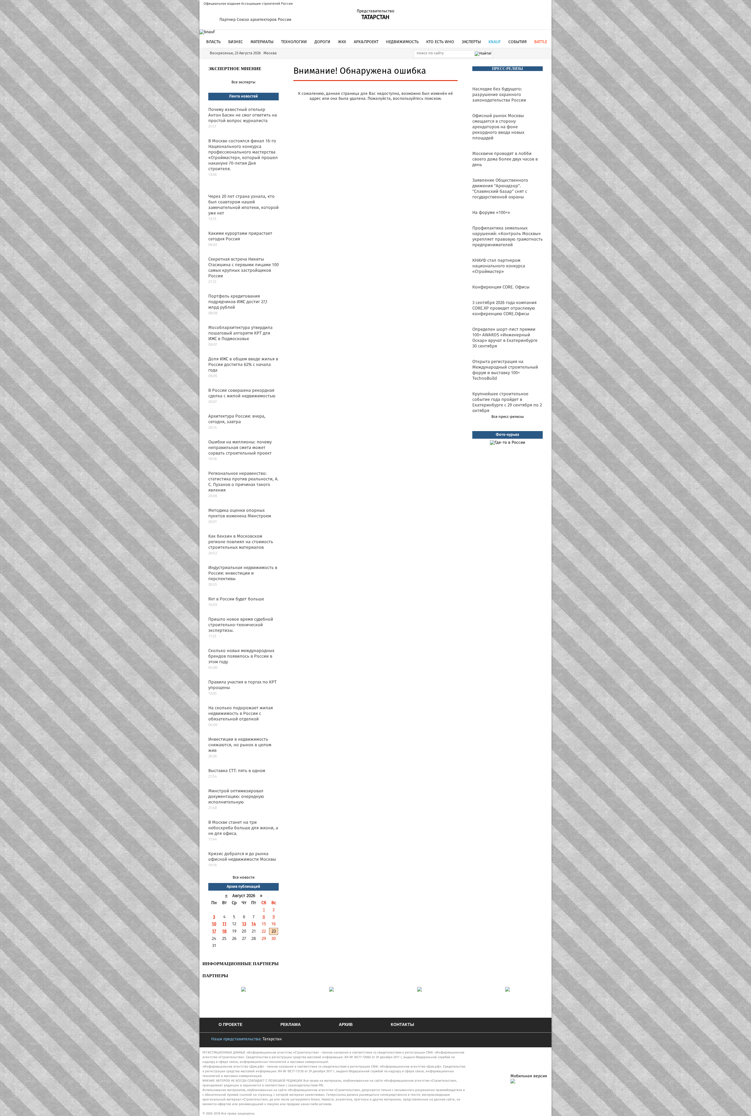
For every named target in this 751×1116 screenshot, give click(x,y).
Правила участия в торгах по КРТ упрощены (242, 685)
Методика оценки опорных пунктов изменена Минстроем (239, 513)
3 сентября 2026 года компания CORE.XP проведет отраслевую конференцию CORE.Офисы (504, 308)
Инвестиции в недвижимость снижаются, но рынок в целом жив (239, 745)
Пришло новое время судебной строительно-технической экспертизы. (240, 625)
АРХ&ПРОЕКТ (366, 42)
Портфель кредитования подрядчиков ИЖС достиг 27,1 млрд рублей (238, 302)
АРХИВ (346, 1024)
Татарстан (272, 1039)
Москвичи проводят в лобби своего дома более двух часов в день (505, 159)
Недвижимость (402, 42)
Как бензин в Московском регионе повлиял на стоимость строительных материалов (240, 542)
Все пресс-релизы (507, 417)
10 (214, 924)
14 (253, 924)
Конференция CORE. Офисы (501, 287)
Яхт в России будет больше (236, 599)
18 (224, 931)
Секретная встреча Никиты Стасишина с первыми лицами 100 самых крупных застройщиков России (243, 267)
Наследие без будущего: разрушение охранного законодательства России (499, 94)
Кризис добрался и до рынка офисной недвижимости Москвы (242, 857)
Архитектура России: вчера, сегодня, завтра (236, 419)
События (517, 42)
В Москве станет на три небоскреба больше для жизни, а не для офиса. (243, 828)
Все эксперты (243, 82)
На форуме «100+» (491, 212)
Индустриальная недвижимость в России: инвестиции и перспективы (242, 573)
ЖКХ (342, 42)
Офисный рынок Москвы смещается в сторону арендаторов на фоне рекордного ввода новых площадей (498, 127)
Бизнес (235, 42)
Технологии (294, 42)
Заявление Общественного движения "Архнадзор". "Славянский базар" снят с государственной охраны (500, 188)
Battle (540, 42)
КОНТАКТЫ (402, 1024)
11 (224, 924)
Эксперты (471, 42)
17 (214, 931)
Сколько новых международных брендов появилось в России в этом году (241, 656)
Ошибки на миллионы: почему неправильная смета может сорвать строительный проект (240, 447)
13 (244, 924)
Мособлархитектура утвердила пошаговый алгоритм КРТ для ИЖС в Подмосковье (240, 333)
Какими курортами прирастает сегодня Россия (240, 236)
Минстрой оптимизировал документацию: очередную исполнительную (236, 796)
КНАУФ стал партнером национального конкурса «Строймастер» (498, 266)
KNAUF (494, 42)
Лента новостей (243, 96)
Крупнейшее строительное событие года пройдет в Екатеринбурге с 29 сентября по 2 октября (507, 402)
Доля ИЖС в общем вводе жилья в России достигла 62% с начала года (243, 364)
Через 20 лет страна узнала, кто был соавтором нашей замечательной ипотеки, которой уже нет (243, 204)
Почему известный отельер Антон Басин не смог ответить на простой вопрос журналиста (242, 115)
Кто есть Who (440, 42)
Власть (213, 42)
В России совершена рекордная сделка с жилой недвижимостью (241, 393)
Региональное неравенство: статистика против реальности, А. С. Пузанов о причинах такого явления (243, 481)
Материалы (262, 42)
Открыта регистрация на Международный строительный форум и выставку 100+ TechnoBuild (505, 370)
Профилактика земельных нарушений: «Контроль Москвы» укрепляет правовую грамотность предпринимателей (507, 236)
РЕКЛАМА (290, 1024)
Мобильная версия (528, 1076)
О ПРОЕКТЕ (230, 1024)
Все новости (244, 877)
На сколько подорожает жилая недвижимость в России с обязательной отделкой (240, 713)
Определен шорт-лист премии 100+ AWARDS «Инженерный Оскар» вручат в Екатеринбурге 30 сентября (504, 337)
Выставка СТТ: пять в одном (236, 771)
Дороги (322, 42)
